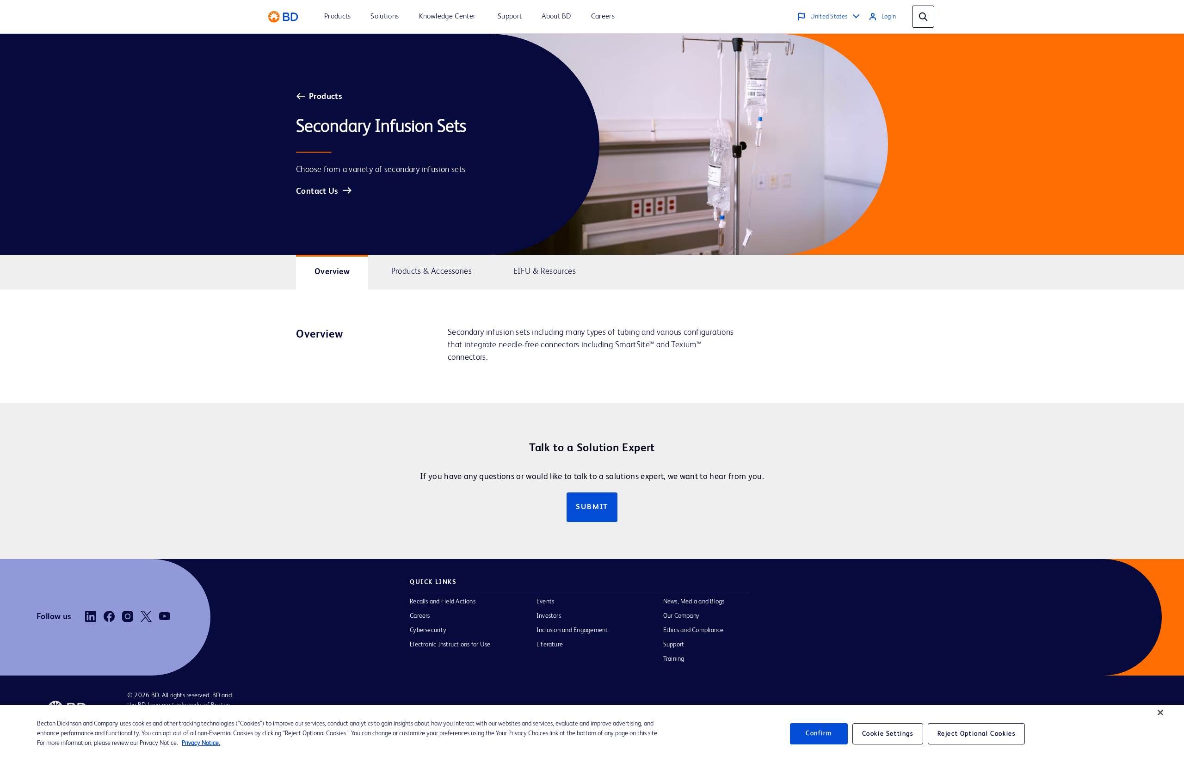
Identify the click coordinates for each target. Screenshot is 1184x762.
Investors (548, 616)
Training (673, 659)
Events (545, 601)
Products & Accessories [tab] (431, 271)
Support (673, 644)
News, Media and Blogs (694, 601)
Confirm (819, 733)
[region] (592, 733)
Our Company (681, 616)
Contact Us (317, 191)
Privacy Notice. (201, 743)
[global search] (923, 17)
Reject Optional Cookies (976, 734)
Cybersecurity (428, 630)
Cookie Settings (887, 734)
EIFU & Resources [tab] (544, 271)
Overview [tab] (332, 272)
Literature (549, 644)
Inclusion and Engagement (572, 630)
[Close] (1160, 712)
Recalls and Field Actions (442, 601)
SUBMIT (592, 507)
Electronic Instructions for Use (450, 644)
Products (325, 96)
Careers (420, 616)
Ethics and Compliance (693, 630)
